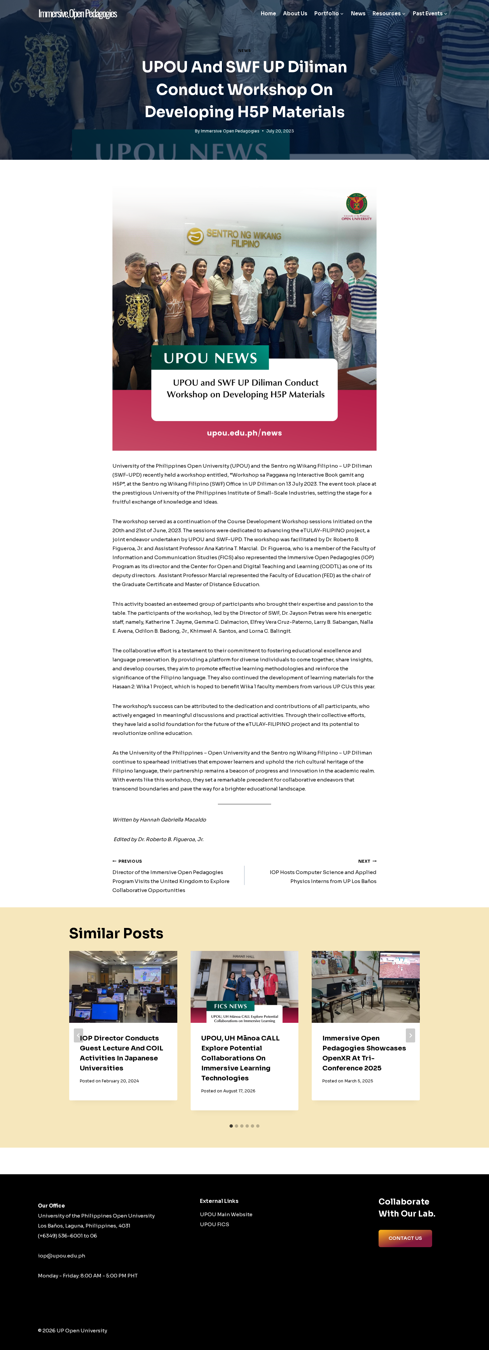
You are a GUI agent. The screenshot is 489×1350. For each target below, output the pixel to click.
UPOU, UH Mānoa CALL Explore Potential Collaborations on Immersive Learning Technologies (240, 1058)
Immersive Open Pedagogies (230, 130)
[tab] (231, 1126)
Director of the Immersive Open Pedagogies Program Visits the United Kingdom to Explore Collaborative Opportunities (171, 876)
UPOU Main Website (226, 1214)
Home (268, 13)
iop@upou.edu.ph (61, 1255)
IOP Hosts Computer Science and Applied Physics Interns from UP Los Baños (323, 872)
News (358, 13)
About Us (295, 13)
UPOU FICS (214, 1224)
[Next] (410, 1035)
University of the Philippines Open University (96, 1216)
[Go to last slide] (78, 1035)
